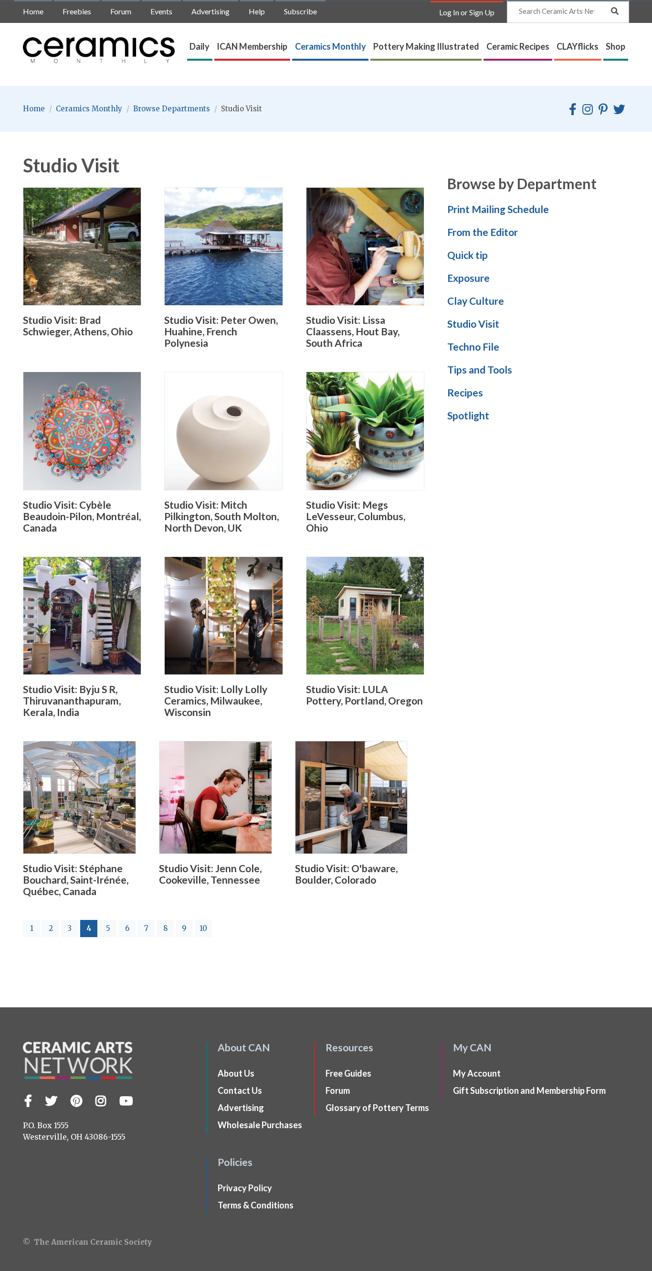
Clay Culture (475, 301)
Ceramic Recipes (517, 46)
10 (203, 928)
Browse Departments (172, 108)
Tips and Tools (479, 369)
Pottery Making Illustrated (426, 46)
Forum (120, 11)
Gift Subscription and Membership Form (529, 1090)
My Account (477, 1073)
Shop (615, 46)
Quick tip (467, 255)
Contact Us (240, 1090)
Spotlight (468, 415)
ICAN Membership (252, 46)
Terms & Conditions (256, 1205)
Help (257, 11)
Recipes (465, 392)
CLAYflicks (578, 46)
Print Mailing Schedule (498, 209)
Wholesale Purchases (260, 1125)
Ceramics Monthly (330, 46)
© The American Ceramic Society (87, 1242)
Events (161, 11)
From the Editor (482, 232)
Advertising (210, 11)
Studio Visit (473, 324)
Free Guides (348, 1073)
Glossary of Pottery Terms (377, 1107)
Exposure (468, 278)
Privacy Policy (245, 1188)
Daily (199, 46)
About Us (236, 1073)
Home (33, 11)
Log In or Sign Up (466, 12)
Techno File (473, 346)
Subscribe (300, 11)
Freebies (77, 11)
